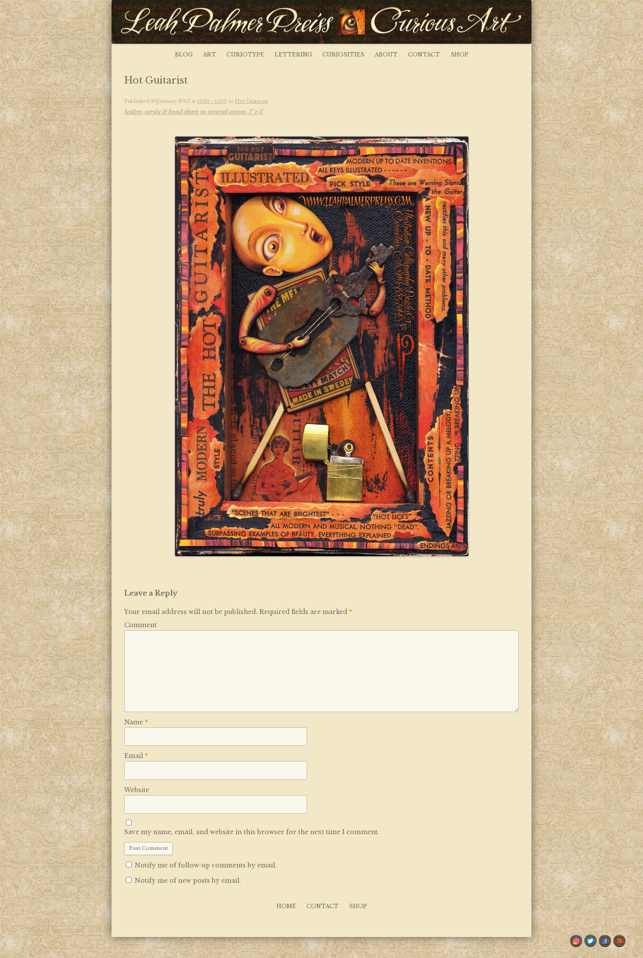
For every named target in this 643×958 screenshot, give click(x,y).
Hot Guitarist (196, 106)
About (386, 54)
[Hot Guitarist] (321, 346)
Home (286, 906)
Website (136, 790)
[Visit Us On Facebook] (605, 946)
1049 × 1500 (212, 101)
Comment (140, 625)
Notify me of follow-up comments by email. (206, 865)
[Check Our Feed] (619, 946)
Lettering (293, 54)
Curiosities (343, 54)
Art (209, 54)
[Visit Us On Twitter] (590, 946)
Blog (183, 54)
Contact (424, 54)
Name (136, 722)
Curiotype (245, 54)
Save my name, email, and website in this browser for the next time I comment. (251, 832)
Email (136, 756)
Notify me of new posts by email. (188, 880)
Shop (459, 54)
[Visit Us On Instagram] (576, 946)
